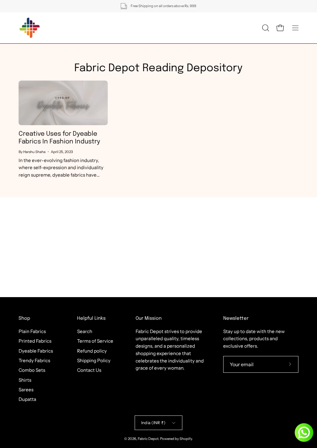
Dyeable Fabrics (36, 351)
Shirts (25, 380)
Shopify (186, 439)
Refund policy (92, 351)
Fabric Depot (148, 439)
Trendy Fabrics (34, 360)
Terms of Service (95, 341)
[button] (265, 28)
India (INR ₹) (153, 422)
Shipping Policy (94, 360)
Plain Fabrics (32, 331)
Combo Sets (32, 370)
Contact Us (89, 370)
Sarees (26, 390)
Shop (24, 318)
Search (84, 331)
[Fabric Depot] (29, 28)
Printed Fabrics (35, 341)
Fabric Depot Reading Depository (158, 68)
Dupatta (27, 399)
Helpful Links (91, 318)
